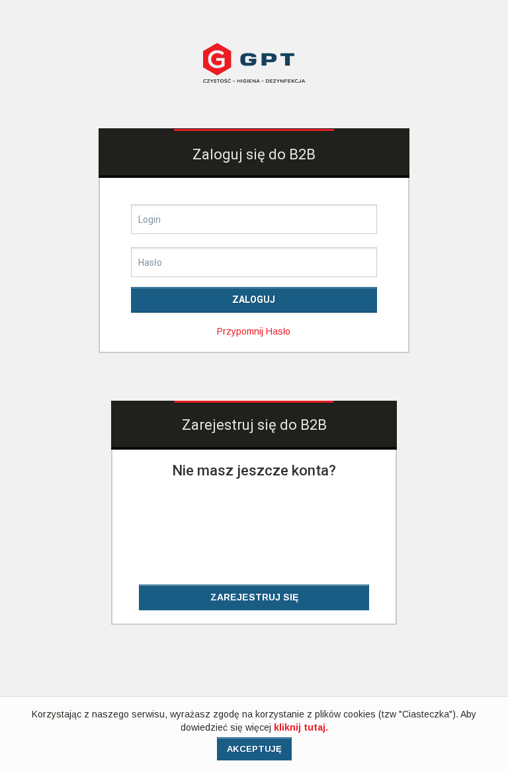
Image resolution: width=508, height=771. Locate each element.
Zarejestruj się (254, 597)
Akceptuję (254, 749)
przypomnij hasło (253, 331)
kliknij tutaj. (301, 727)
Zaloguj (253, 299)
